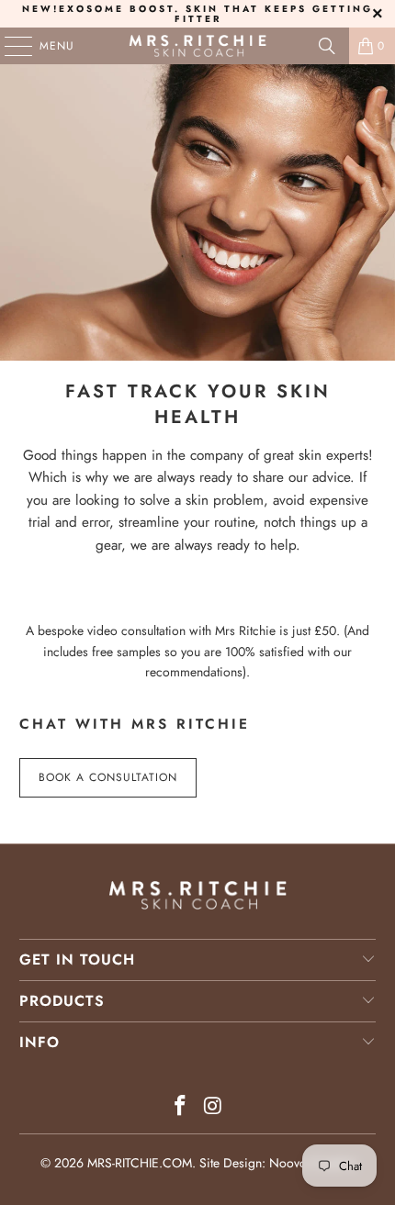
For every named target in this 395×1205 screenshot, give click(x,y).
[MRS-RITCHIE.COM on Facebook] (180, 1107)
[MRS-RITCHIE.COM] (198, 46)
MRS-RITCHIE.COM (139, 1163)
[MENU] (9, 46)
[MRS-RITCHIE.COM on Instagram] (213, 1107)
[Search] (327, 46)
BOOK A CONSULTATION (108, 777)
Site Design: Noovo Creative (277, 1163)
